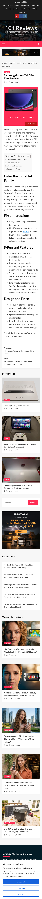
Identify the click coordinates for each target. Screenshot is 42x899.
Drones (9, 9)
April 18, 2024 (15, 450)
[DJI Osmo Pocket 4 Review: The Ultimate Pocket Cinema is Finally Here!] (21, 766)
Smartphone (8, 730)
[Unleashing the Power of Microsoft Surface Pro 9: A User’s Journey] (21, 470)
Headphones (25, 5)
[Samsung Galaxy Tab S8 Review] (21, 390)
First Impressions (13, 163)
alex (7, 82)
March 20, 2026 (15, 655)
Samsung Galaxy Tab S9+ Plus (21, 117)
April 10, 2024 (15, 491)
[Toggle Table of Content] (27, 156)
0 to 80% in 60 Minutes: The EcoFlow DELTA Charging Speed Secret (21, 605)
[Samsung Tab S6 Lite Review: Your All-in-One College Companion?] (21, 428)
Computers (35, 5)
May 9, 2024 (14, 82)
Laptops (10, 5)
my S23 (26, 231)
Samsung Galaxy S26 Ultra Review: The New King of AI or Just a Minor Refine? (20, 586)
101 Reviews (21, 28)
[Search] (38, 44)
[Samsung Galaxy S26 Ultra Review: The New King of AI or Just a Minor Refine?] (21, 720)
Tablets (34, 9)
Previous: (19, 351)
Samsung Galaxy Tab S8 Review (16, 406)
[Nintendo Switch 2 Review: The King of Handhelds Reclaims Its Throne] (21, 677)
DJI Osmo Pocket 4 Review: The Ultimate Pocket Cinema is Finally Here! (19, 595)
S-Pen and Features (14, 166)
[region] (21, 879)
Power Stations (9, 823)
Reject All (21, 894)
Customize (21, 888)
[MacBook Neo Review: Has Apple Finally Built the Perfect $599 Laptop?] (21, 633)
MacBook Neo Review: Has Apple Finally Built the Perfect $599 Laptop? (19, 566)
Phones (16, 5)
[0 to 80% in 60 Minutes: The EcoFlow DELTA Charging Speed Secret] (21, 813)
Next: (18, 361)
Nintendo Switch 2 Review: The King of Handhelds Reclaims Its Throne (18, 576)
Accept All (21, 882)
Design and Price (13, 169)
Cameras (21, 12)
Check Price (31, 124)
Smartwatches (25, 9)
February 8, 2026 (16, 835)
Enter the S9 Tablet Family (17, 160)
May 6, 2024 (14, 409)
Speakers (16, 9)
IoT (4, 5)
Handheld (8, 687)
